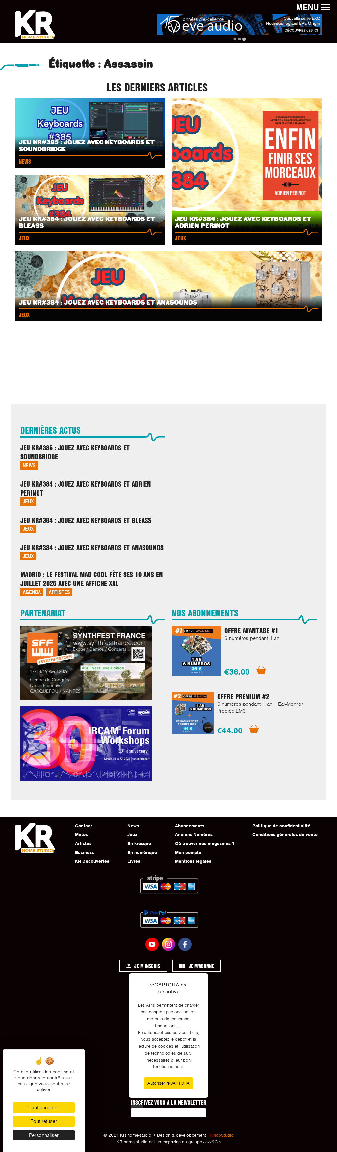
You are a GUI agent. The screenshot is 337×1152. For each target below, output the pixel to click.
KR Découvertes (92, 861)
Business (84, 852)
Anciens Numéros (194, 834)
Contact (83, 826)
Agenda (32, 592)
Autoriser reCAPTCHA (168, 1083)
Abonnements (189, 826)
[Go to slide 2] (239, 39)
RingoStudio (222, 1135)
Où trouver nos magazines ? (204, 843)
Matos (81, 834)
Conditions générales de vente (285, 834)
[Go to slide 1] (234, 39)
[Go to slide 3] (244, 39)
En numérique (142, 852)
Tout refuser (44, 1121)
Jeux (28, 501)
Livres (133, 861)
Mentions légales (193, 861)
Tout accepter (44, 1107)
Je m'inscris (147, 966)
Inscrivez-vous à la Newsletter (168, 1102)
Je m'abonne (201, 966)
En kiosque (139, 843)
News (29, 465)
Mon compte (188, 852)
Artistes (59, 592)
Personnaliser (44, 1135)
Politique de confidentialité (281, 826)
